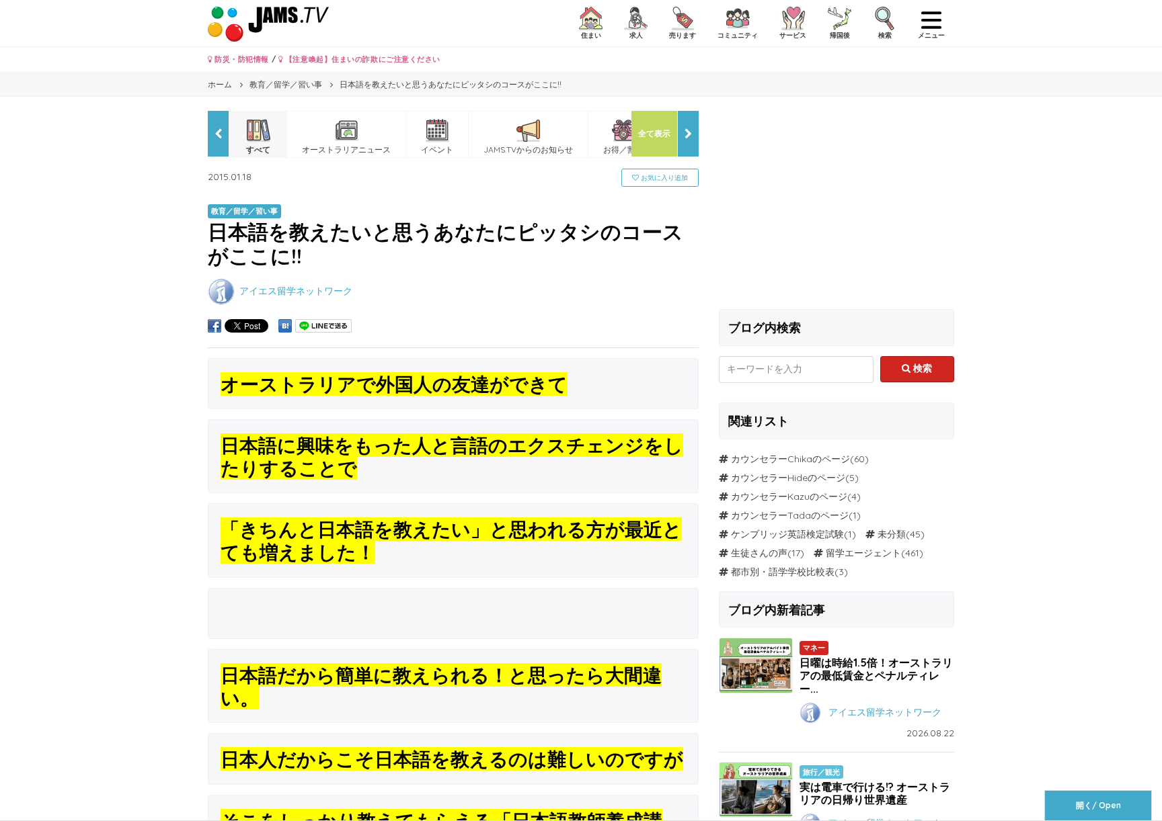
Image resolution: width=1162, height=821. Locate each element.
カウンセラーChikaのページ (790, 459)
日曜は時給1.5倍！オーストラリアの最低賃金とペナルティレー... (876, 675)
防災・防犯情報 (240, 59)
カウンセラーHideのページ (788, 478)
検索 (921, 368)
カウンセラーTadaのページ (790, 515)
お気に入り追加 (663, 177)
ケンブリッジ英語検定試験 (787, 534)
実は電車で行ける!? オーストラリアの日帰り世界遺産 (875, 793)
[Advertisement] (836, 205)
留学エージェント (863, 553)
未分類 (892, 534)
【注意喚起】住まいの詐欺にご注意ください (361, 59)
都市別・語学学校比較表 (783, 572)
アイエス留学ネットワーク (295, 290)
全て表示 (654, 133)
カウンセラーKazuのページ (789, 496)
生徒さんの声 (759, 553)
